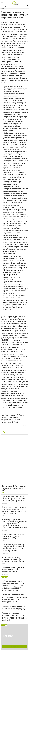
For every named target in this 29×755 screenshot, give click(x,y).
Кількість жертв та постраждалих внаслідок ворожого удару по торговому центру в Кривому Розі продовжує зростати (14, 510)
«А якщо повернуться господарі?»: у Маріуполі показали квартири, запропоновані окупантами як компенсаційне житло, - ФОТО (14, 548)
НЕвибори (7, 636)
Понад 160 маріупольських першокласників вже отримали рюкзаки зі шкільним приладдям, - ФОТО (14, 598)
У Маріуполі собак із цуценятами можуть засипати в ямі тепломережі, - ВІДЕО (13, 570)
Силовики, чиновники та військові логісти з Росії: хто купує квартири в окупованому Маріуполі (14, 616)
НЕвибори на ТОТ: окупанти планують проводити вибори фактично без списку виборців (13, 559)
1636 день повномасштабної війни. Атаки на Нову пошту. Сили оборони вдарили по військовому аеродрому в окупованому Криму (13, 585)
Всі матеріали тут (15, 646)
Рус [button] (5, 6)
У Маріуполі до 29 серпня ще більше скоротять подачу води (14, 607)
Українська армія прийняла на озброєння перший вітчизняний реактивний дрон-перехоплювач (13, 499)
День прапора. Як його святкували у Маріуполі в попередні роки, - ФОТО (14, 488)
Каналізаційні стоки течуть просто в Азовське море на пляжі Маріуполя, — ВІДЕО (14, 536)
